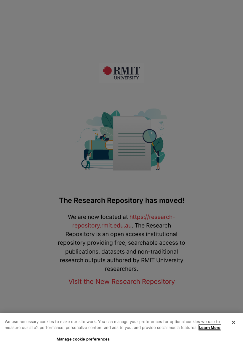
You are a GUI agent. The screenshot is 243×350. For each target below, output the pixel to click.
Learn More (209, 327)
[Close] (233, 322)
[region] (121, 331)
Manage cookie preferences (83, 339)
